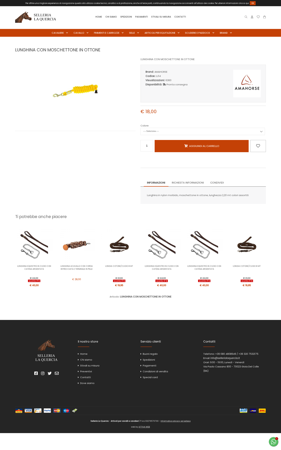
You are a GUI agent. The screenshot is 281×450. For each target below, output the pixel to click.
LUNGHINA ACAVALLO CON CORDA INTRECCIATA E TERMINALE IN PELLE (76, 267)
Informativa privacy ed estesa (176, 421)
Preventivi (86, 371)
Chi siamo (111, 16)
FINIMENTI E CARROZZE (106, 32)
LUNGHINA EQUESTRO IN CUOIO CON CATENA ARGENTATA (34, 267)
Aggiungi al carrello (204, 146)
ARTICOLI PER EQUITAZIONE (160, 32)
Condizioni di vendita (155, 371)
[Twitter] (49, 374)
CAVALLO (79, 32)
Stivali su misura (161, 16)
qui (247, 3)
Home (98, 16)
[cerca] (246, 17)
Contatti (180, 16)
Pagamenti (141, 16)
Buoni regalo (150, 354)
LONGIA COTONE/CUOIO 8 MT (119, 266)
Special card (150, 377)
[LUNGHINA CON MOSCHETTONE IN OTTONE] (75, 124)
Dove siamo (87, 383)
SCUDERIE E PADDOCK (197, 32)
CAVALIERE (58, 32)
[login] (252, 17)
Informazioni (156, 183)
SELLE (132, 32)
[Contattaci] (264, 17)
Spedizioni (126, 16)
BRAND (224, 32)
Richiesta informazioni (188, 183)
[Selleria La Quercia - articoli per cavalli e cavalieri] (35, 26)
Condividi (217, 183)
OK (252, 3)
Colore (144, 125)
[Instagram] (42, 374)
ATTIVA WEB (144, 426)
